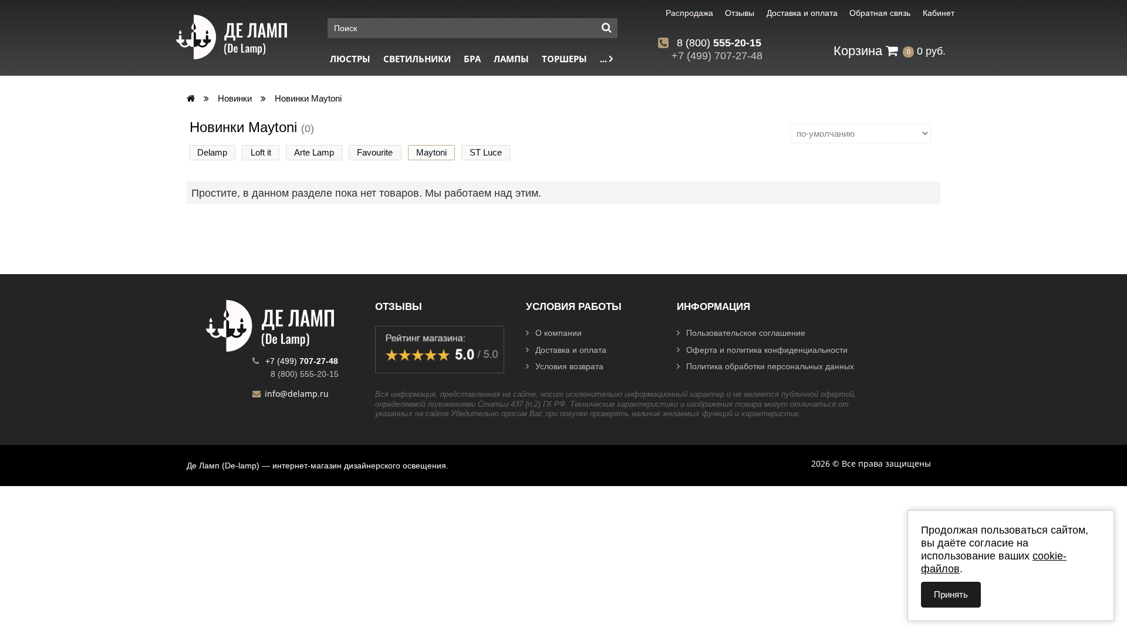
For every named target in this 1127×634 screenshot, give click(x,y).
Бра (472, 59)
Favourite (375, 152)
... (604, 59)
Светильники (417, 59)
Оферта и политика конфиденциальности (767, 350)
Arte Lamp (314, 152)
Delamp (212, 152)
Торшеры (564, 59)
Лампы (511, 59)
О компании (558, 333)
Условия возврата (569, 366)
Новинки (235, 98)
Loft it (261, 152)
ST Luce (486, 152)
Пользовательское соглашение (745, 333)
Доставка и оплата (570, 350)
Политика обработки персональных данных (770, 366)
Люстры (350, 59)
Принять (951, 594)
